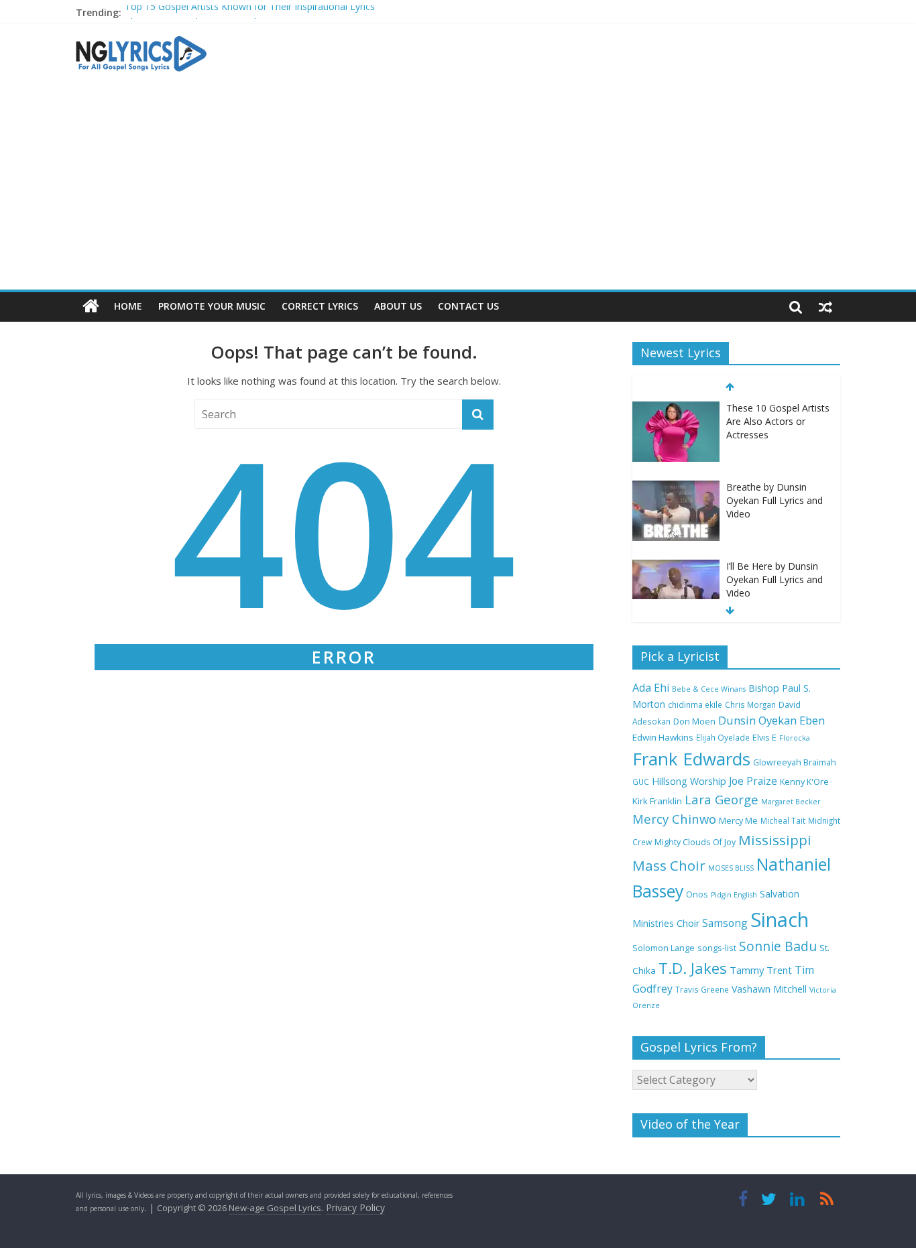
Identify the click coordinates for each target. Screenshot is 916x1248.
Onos (697, 894)
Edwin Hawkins (662, 737)
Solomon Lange (663, 948)
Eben (812, 720)
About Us (398, 306)
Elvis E (764, 737)
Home (128, 306)
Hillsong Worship (689, 781)
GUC (640, 781)
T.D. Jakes (693, 968)
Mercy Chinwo (674, 818)
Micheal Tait (782, 820)
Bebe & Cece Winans (709, 689)
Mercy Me (738, 820)
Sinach (779, 919)
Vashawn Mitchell (769, 989)
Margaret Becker (791, 801)
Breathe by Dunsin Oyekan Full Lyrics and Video (774, 420)
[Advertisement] (458, 189)
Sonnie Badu (778, 946)
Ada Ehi (650, 687)
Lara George (721, 799)
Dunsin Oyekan (757, 720)
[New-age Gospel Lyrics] (91, 306)
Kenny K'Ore (804, 782)
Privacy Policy (355, 1207)
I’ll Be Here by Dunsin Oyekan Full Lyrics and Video (774, 500)
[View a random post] (825, 306)
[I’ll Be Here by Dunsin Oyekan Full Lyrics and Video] (676, 487)
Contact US (468, 306)
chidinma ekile (695, 704)
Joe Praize (753, 780)
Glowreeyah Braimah (794, 762)
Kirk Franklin (657, 801)
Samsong (725, 923)
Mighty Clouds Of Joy (695, 842)
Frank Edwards (691, 759)
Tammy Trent (761, 970)
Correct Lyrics (320, 306)
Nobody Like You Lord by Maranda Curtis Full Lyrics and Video (774, 579)
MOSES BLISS (731, 868)
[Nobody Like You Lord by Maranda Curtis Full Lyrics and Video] (676, 566)
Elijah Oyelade (723, 737)
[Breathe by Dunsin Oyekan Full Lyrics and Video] (676, 408)
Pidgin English (734, 894)
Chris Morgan (750, 704)
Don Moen (694, 721)
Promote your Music (212, 306)
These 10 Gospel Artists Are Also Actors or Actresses (240, 15)
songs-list (716, 948)
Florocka (794, 738)
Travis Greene (702, 989)
